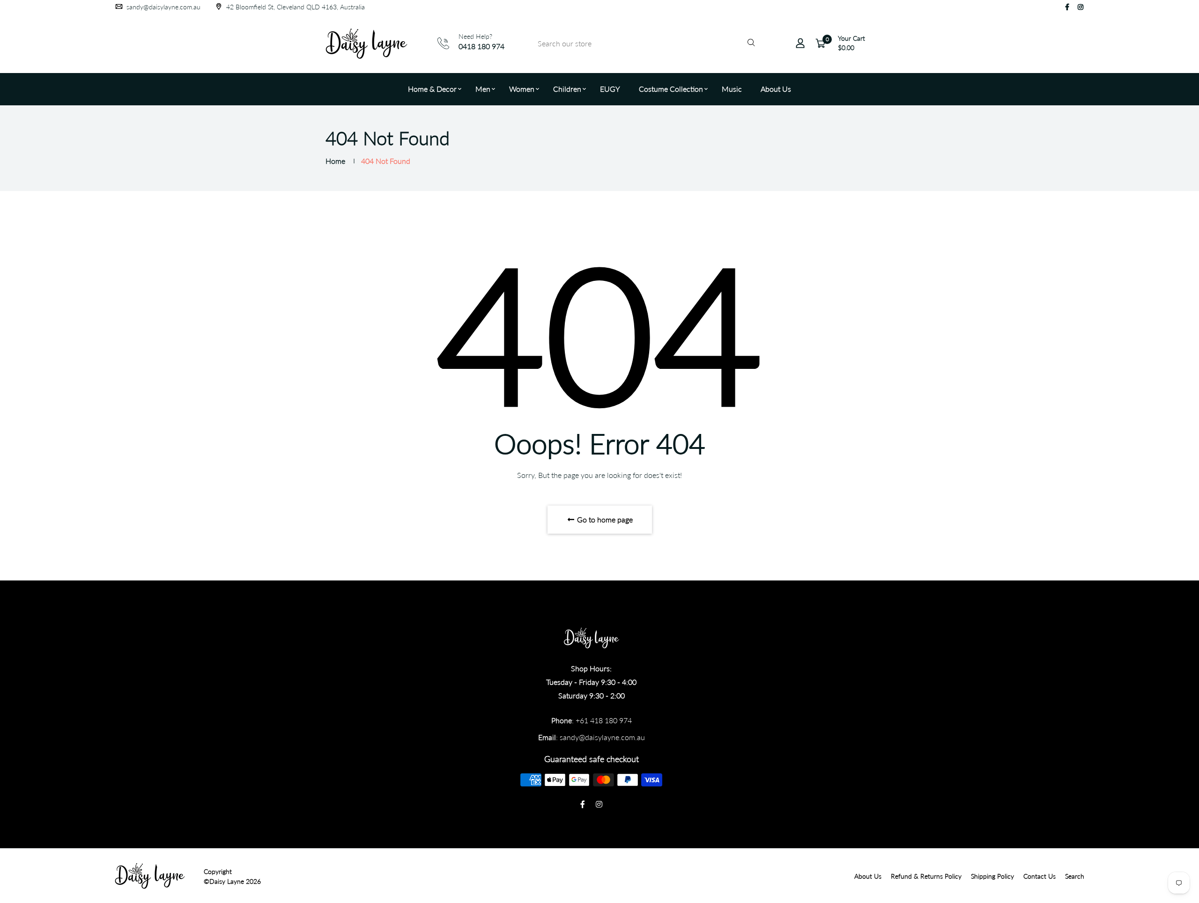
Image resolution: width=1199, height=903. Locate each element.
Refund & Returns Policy (926, 876)
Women (521, 88)
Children (567, 88)
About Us (776, 88)
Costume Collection (671, 88)
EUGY (610, 88)
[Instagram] (1080, 7)
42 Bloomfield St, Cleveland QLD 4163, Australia (294, 7)
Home (335, 160)
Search (1074, 876)
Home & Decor (432, 88)
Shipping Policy (992, 876)
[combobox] (645, 43)
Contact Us (1039, 876)
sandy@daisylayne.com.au (162, 7)
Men (482, 88)
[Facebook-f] (1067, 7)
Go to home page (604, 519)
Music (732, 88)
